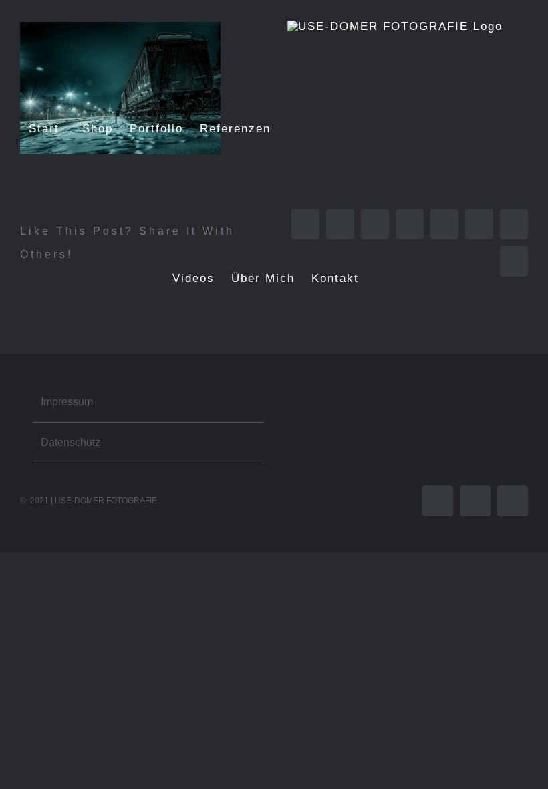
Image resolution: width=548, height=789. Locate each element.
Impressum (67, 401)
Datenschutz (70, 442)
